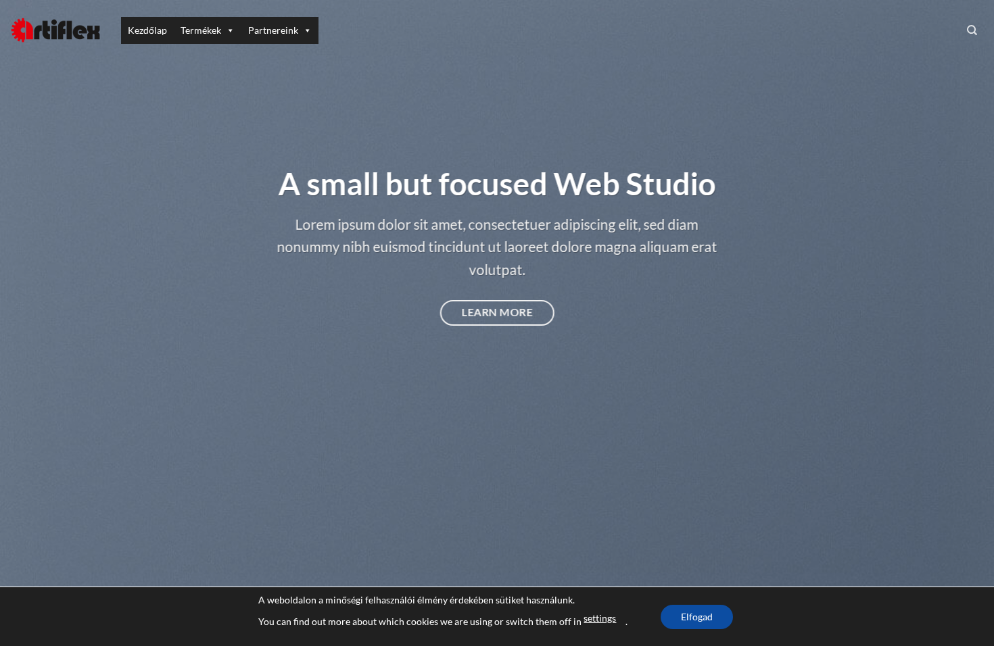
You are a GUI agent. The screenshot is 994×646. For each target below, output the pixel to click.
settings (600, 618)
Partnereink (273, 30)
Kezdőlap (147, 30)
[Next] (957, 322)
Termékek (201, 30)
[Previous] (37, 322)
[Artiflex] (55, 30)
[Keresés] (972, 30)
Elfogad (697, 616)
